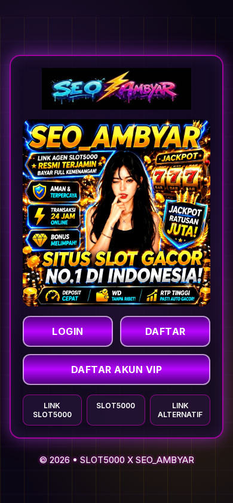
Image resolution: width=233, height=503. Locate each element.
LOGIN (68, 331)
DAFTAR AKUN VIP (117, 369)
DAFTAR (165, 331)
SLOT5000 (102, 459)
